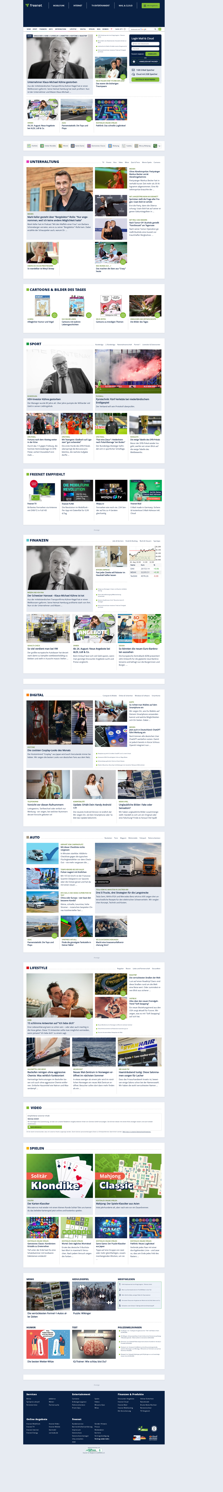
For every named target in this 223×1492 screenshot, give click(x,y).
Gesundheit (156, 968)
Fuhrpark (143, 838)
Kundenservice (77, 1424)
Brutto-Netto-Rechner (148, 1405)
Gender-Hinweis (101, 1424)
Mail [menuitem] (99, 29)
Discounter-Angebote (126, 1399)
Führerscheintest (154, 838)
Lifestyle (38, 967)
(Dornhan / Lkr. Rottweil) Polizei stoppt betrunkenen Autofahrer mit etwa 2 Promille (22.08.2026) (141, 1342)
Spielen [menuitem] (91, 29)
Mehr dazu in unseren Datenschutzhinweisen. (137, 1132)
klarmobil (52, 1430)
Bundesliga (99, 344)
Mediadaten (99, 1430)
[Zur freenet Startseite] (33, 5)
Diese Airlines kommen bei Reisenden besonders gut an (113, 1028)
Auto (35, 837)
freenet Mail (122, 1405)
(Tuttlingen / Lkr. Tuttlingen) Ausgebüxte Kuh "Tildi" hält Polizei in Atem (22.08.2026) (140, 1331)
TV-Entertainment (101, 5)
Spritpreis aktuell (32, 1402)
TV (103, 162)
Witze (127, 162)
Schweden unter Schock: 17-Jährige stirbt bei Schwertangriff (138, 1306)
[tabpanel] (59, 64)
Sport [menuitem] (35, 29)
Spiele (97, 1399)
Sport (35, 344)
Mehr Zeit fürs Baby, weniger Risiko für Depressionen (136, 1295)
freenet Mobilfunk (33, 1424)
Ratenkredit (144, 1402)
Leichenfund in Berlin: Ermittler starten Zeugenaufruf (112, 46)
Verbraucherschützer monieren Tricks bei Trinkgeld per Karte (112, 51)
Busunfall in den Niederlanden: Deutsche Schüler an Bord (112, 41)
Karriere (98, 1433)
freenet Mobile (54, 1427)
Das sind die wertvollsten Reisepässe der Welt (110, 1032)
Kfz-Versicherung (124, 1411)
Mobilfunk (58, 5)
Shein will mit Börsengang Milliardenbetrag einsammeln (109, 595)
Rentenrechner (146, 1408)
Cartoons (157, 162)
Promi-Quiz (76, 1408)
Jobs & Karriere (118, 541)
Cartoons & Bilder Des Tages (58, 289)
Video (121, 162)
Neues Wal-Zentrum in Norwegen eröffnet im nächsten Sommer (115, 1025)
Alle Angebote (152, 5)
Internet (77, 5)
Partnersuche (54, 1405)
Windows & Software (142, 695)
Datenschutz (77, 1433)
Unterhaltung (44, 161)
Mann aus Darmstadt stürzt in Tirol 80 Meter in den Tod (136, 1290)
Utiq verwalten (77, 1439)
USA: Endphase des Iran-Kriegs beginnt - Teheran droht (111, 36)
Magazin (123, 838)
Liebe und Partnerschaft (141, 968)
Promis (108, 162)
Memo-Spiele (147, 162)
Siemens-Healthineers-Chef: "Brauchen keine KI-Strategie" (111, 600)
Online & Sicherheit (126, 695)
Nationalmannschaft (124, 344)
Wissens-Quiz (100, 1405)
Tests (116, 838)
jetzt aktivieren (36, 1127)
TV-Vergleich (145, 1411)
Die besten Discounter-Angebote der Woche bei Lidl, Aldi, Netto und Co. (141, 1300)
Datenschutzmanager (80, 1436)
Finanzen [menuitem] (43, 29)
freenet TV (30, 1427)
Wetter (51, 1402)
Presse (97, 1427)
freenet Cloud (123, 1402)
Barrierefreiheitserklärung (82, 1427)
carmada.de (53, 1433)
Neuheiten (108, 838)
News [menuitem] (29, 29)
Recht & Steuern (145, 541)
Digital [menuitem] (83, 29)
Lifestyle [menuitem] (73, 29)
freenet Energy (32, 1433)
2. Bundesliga (110, 344)
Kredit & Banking (132, 541)
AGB (73, 1442)
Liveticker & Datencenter (151, 344)
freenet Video (54, 1424)
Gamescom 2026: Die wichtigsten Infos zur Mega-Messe (112, 757)
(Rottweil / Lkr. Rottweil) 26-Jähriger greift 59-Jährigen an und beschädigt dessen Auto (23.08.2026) (140, 1355)
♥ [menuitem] (111, 29)
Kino (115, 162)
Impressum (76, 1430)
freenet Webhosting (125, 1408)
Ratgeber (120, 968)
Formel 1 (137, 344)
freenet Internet (32, 1430)
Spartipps (157, 541)
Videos (97, 1402)
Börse (28, 1399)
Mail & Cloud (126, 5)
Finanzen (39, 540)
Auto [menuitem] (51, 29)
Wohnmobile (132, 838)
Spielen (37, 1148)
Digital (37, 695)
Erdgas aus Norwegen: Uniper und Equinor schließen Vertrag (112, 590)
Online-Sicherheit (147, 1399)
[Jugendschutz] (94, 1450)
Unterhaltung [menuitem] (60, 29)
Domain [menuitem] (105, 29)
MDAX (133, 572)
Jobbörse (52, 1399)
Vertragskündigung (102, 1436)
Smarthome (156, 695)
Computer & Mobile (110, 695)
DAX (132, 568)
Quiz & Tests (135, 162)
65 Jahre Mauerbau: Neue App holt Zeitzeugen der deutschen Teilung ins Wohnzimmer (121, 765)
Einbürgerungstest (79, 1402)
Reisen (128, 968)
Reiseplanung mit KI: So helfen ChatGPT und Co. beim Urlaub (114, 753)
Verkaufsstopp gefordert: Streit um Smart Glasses (111, 761)
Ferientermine (31, 1405)
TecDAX (133, 576)
